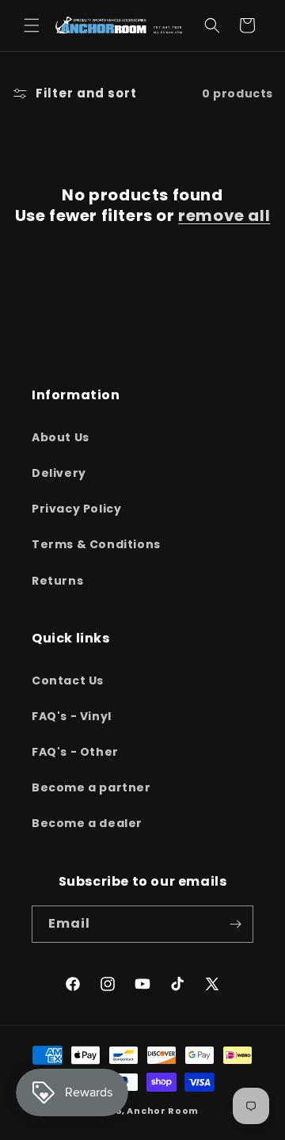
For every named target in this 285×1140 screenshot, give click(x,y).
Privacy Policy (76, 509)
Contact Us (68, 680)
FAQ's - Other (75, 752)
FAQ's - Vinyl (72, 716)
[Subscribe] (235, 924)
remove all (224, 215)
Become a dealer (87, 823)
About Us (60, 437)
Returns (57, 581)
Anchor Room (163, 1110)
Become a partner (91, 787)
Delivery (59, 473)
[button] (31, 25)
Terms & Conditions (96, 544)
